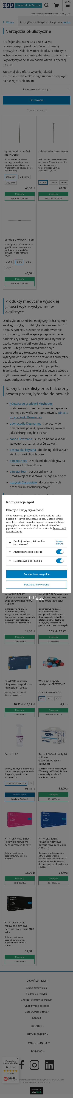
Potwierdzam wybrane (36, 584)
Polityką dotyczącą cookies (31, 519)
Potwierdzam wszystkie (36, 574)
